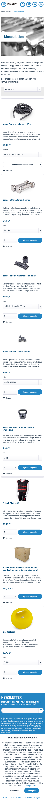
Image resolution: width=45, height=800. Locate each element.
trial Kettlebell (9, 632)
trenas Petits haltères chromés (16, 200)
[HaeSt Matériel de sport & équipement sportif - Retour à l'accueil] (12, 4)
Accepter (32, 790)
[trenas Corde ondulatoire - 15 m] (22, 111)
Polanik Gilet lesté (11, 503)
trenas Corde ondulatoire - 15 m (17, 124)
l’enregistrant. (30, 785)
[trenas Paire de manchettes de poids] (22, 262)
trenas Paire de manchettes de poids (19, 276)
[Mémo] (28, 4)
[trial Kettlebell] (22, 619)
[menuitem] (3, 4)
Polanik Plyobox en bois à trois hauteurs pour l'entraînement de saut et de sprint (21, 568)
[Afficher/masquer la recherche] (22, 4)
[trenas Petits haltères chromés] (22, 187)
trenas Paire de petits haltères (16, 351)
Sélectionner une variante (22, 164)
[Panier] (41, 4)
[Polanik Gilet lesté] (22, 490)
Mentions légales (34, 797)
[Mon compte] (34, 4)
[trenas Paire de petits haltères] (22, 338)
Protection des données (13, 797)
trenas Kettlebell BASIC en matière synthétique (18, 428)
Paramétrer (14, 790)
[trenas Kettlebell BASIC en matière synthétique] (22, 414)
